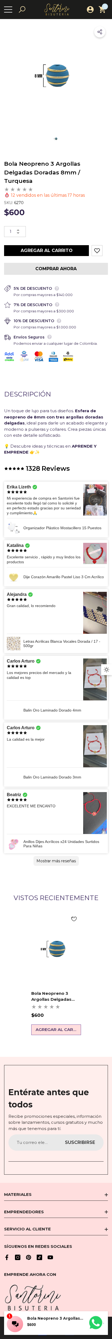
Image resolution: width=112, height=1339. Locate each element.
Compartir (99, 31)
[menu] (8, 9)
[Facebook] (7, 1257)
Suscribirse (80, 1142)
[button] (22, 9)
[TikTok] (39, 1257)
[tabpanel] (56, 973)
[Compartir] (99, 31)
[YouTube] (50, 1257)
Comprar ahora (56, 268)
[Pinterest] (28, 1257)
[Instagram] (17, 1257)
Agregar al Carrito (47, 250)
